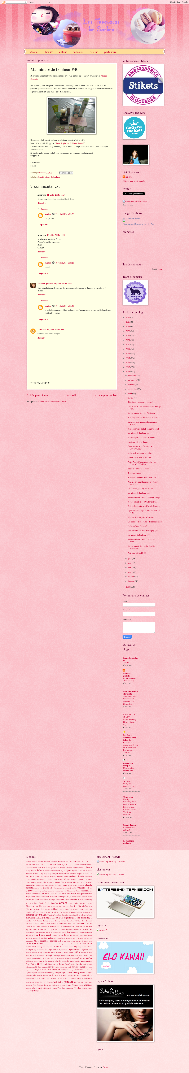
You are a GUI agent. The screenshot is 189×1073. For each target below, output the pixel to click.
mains (50, 938)
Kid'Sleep (78, 921)
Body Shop (48, 873)
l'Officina (36, 923)
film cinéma (83, 906)
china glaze (72, 885)
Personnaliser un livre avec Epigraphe (143, 530)
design (69, 896)
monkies (50, 947)
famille (38, 906)
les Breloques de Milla (71, 929)
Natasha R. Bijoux (38, 952)
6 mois (28, 861)
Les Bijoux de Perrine (55, 929)
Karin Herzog (55, 921)
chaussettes (30, 884)
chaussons (40, 885)
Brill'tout (60, 876)
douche (74, 899)
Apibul (64, 865)
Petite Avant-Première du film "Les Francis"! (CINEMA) (142, 463)
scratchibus (79, 969)
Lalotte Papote (129, 825)
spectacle (58, 975)
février (131, 576)
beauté (49, 52)
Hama (64, 915)
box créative (45, 876)
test (55, 981)
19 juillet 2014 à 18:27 (64, 214)
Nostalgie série (59, 955)
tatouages (85, 978)
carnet (28, 882)
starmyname (72, 975)
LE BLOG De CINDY (129, 715)
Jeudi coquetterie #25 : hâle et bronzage (144, 497)
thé (75, 982)
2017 (128, 358)
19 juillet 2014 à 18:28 (64, 262)
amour (40, 864)
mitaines (72, 944)
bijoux (68, 870)
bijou (63, 870)
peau (36, 960)
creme (90, 891)
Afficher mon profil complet (134, 180)
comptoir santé (70, 888)
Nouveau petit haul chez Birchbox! (142, 437)
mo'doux (83, 943)
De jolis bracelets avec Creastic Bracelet (144, 506)
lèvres (69, 932)
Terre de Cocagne (46, 982)
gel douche (40, 912)
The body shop (83, 982)
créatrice (84, 890)
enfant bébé (73, 903)
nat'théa (28, 952)
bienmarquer (55, 870)
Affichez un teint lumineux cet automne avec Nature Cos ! (130, 700)
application (71, 865)
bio (84, 870)
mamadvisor (82, 938)
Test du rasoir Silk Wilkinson (139, 457)
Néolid (53, 952)
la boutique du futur (64, 923)
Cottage (45, 891)
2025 (128, 321)
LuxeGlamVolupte (130, 659)
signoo (64, 972)
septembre (132, 389)
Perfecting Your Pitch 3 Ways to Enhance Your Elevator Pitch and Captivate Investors (130, 808)
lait (82, 923)
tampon (73, 978)
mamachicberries (71, 938)
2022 (128, 335)
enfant (63, 52)
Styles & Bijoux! (40, 978)
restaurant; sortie (65, 967)
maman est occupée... (128, 764)
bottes (61, 873)
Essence (89, 903)
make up (62, 938)
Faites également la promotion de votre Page (138, 224)
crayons (63, 891)
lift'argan (83, 932)
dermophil (62, 896)
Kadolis (39, 921)
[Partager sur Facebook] (68, 172)
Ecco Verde (39, 903)
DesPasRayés (76, 896)
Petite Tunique (31, 964)
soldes (45, 975)
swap (55, 978)
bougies (79, 873)
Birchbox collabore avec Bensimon (142, 477)
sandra (48, 214)
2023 (128, 331)
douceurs (68, 899)
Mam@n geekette (45, 283)
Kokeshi (89, 921)
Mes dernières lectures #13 (128, 769)
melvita (60, 941)
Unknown (42, 329)
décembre (132, 375)
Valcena (28, 988)
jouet (34, 920)
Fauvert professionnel (54, 906)
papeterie (68, 958)
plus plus (79, 964)
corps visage (37, 891)
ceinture (49, 882)
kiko (83, 921)
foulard (38, 909)
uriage (81, 985)
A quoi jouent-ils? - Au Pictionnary (142, 413)
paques (74, 958)
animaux (46, 865)
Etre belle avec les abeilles (138, 468)
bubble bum (67, 876)
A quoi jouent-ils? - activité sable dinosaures (141, 547)
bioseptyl (89, 870)
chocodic (81, 885)
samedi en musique (60, 969)
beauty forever (31, 870)
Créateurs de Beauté (73, 891)
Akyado (89, 862)
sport (65, 975)
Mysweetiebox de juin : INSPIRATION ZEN (144, 511)
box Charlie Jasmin (33, 876)
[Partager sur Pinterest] (71, 172)
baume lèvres (78, 867)
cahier (73, 879)
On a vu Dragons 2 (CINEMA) (140, 488)
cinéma (46, 887)
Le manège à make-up (128, 842)
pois (84, 964)
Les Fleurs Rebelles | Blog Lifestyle (129, 737)
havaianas (69, 915)
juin (130, 558)
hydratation (30, 917)
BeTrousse (46, 870)
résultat (75, 966)
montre (56, 946)
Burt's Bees (88, 876)
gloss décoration (64, 912)
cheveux (58, 884)
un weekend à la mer (57, 985)
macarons (29, 938)
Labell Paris (76, 923)
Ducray (89, 899)
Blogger (106, 1067)
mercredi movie (82, 941)
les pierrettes (30, 932)
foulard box (46, 909)
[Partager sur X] (65, 172)
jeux (74, 918)
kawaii (63, 921)
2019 (128, 349)
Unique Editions (72, 985)
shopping (58, 972)
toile (90, 982)
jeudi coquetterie (66, 917)
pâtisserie (29, 961)
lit (32, 935)
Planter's (67, 964)
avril (130, 567)
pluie (73, 964)
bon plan (55, 873)
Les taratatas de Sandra (131, 218)
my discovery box (41, 949)
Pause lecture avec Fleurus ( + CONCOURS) (140, 447)
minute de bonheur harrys (54, 944)
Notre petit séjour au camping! (140, 453)
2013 (128, 586)
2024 (128, 326)
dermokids (53, 896)
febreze (65, 906)
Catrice (39, 882)
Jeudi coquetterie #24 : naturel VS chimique (141, 540)
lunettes (72, 935)
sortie (51, 975)
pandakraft (60, 958)
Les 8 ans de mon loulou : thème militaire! (145, 521)
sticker (89, 975)
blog (41, 873)
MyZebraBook (87, 949)
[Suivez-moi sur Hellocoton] (135, 201)
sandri (131, 205)
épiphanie (82, 903)
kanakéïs (46, 921)
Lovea (66, 935)
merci (73, 941)
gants (90, 909)
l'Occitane (29, 923)
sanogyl (71, 970)
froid (53, 909)
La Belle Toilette (50, 923)
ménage (67, 941)
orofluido (48, 958)
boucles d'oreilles (69, 873)
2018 (128, 353)
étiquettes (30, 906)
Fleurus (29, 909)
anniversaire (55, 864)
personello (65, 961)
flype (34, 909)
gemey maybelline (51, 912)
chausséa (89, 882)
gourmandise (42, 914)
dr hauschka (82, 899)
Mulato (89, 947)
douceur (60, 899)
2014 (128, 371)
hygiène (45, 917)
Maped (36, 941)
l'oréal (42, 923)
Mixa (77, 944)
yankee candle (87, 988)
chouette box (37, 888)
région (57, 967)
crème (28, 893)
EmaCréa (54, 903)
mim (90, 941)
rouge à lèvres (40, 969)
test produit (65, 981)
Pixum (61, 964)
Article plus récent (37, 395)
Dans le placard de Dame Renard (70, 143)
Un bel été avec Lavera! (137, 526)
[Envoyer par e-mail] (60, 172)
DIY (46, 899)
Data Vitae (66, 893)
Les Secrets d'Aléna (42, 932)
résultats (82, 966)
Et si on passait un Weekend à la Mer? (143, 417)
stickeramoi (30, 978)
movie (71, 947)
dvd (27, 903)
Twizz (46, 985)
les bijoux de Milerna (38, 929)
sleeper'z (89, 972)
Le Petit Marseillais (67, 926)
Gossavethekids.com (85, 912)
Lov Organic (58, 935)
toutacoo (29, 985)
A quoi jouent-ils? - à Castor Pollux (142, 501)
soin (34, 975)
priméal (89, 964)
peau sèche (43, 961)
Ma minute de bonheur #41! (139, 433)
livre (36, 935)
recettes (51, 966)
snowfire (29, 975)
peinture (51, 961)
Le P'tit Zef (88, 923)
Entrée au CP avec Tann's (138, 441)
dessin (90, 896)
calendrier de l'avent (84, 879)
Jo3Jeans (127, 781)
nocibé (71, 952)
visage (54, 987)
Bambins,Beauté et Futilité (130, 692)
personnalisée (86, 960)
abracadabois (52, 861)
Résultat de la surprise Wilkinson (141, 517)
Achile (70, 862)
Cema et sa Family (128, 798)
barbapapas (50, 867)
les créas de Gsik (85, 929)
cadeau (34, 879)
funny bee (58, 909)
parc (84, 958)
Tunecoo (40, 985)
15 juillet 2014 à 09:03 (56, 329)
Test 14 (126, 662)
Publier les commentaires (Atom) (52, 401)
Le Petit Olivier (80, 926)
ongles (28, 958)
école (47, 903)
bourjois (85, 873)
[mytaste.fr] (102, 930)
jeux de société (83, 917)
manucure (29, 941)
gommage (74, 912)
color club (53, 888)
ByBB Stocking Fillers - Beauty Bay (129, 722)
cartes (33, 882)
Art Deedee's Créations (83, 864)
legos (28, 929)
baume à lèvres (66, 867)
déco (73, 893)
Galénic (72, 909)
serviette (41, 972)
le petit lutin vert (54, 926)
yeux (27, 991)
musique (29, 949)
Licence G (75, 932)
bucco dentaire (78, 876)
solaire (39, 975)
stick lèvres (81, 975)
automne (29, 867)
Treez (34, 985)
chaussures (49, 884)
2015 (128, 367)
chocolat (88, 884)
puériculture (37, 967)
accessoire (62, 861)
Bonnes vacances (134, 473)
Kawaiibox (70, 921)
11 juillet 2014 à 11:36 (56, 194)
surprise (50, 978)
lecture (89, 926)
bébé (39, 870)
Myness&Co (63, 949)
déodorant (45, 896)
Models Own (31, 946)
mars (130, 572)
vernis (39, 987)
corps (30, 890)
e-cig (31, 903)
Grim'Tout (57, 915)
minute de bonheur (52, 176)
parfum (89, 958)
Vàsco (34, 988)
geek (33, 912)
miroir (67, 944)
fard (44, 906)
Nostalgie (49, 955)
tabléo (65, 978)
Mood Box (64, 947)
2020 (128, 344)
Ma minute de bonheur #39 (139, 534)
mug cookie (82, 947)
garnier (28, 912)
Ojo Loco (88, 955)
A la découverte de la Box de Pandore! (143, 428)
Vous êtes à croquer (65, 988)
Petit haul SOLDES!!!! (137, 552)
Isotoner (52, 918)
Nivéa (66, 952)
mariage (53, 940)
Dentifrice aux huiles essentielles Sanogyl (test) (145, 407)
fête (70, 906)
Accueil (34, 52)
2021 (128, 340)
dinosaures (41, 899)
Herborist (89, 915)
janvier (131, 581)
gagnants (66, 909)
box (90, 873)
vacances (88, 984)
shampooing (49, 972)
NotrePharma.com (71, 955)
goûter (51, 915)
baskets (56, 867)
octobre (131, 384)
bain (43, 867)
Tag (69, 978)
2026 (128, 317)
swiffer (60, 978)
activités (77, 861)
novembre (132, 380)
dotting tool (53, 899)
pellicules (58, 961)
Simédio (83, 972)
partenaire (110, 52)
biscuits (35, 873)
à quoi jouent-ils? (39, 861)
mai (130, 562)
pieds (46, 964)
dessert (84, 896)
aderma (83, 862)
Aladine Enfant (31, 864)
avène (34, 867)
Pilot (50, 964)
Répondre (41, 202)
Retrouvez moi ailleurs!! (129, 828)
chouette (29, 887)
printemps (29, 967)
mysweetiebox (74, 949)
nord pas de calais (32, 955)
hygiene (38, 918)
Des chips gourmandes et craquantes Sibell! (142, 423)
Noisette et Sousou (85, 952)
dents (38, 896)
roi (87, 967)
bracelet (53, 876)
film (75, 906)
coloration (60, 888)
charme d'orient (79, 882)
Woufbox (77, 987)
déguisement (30, 896)
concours (78, 52)
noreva (41, 955)
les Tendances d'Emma (58, 932)
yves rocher (34, 990)
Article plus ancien (106, 395)
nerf (57, 952)
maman (89, 938)
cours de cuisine (54, 891)
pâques (79, 958)
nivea (61, 952)
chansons (56, 882)
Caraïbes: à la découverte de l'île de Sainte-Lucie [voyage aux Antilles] (130, 747)
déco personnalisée (84, 893)
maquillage (44, 940)
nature (47, 952)
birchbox (29, 873)
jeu (57, 917)
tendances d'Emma (32, 982)
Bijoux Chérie (77, 870)
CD (44, 882)
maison (56, 938)
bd (84, 867)
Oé (84, 955)
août (130, 393)
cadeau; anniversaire (55, 879)
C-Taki (28, 879)
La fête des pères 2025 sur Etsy (129, 679)
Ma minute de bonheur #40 (139, 493)
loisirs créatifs (46, 935)
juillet (131, 398)
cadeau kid (43, 879)
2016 (128, 362)
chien (65, 884)
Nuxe (80, 955)
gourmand (31, 914)
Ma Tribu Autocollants (84, 935)
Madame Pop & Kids (40, 938)
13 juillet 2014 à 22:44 (63, 283)
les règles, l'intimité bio (128, 784)
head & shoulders (79, 915)
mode (89, 943)
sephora (29, 972)
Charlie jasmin (66, 882)
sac (49, 969)
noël (76, 952)
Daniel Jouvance (55, 893)
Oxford (53, 958)
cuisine (94, 52)
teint (90, 978)
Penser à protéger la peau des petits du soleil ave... (143, 483)
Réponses (44, 208)
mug (75, 946)
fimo (90, 906)
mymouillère (53, 949)
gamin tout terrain (81, 909)
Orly (42, 958)
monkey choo (42, 947)
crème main (36, 893)
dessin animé (31, 899)
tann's (79, 978)
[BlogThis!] (63, 172)
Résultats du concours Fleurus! (140, 401)
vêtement (47, 987)
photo (40, 963)
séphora (35, 972)
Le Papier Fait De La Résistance (36, 926)
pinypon (55, 964)
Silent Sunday (73, 972)
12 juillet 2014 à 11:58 (56, 235)
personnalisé (75, 960)
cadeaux (66, 879)
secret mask (88, 970)
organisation (36, 958)
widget (160, 269)
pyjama (45, 967)
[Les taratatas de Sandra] (124, 221)
